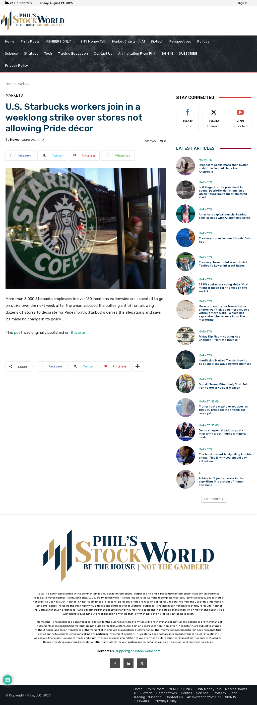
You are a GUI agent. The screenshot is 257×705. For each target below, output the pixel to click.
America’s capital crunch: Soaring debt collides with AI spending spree (224, 216)
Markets (23, 84)
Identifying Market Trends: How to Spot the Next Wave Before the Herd (225, 362)
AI (200, 473)
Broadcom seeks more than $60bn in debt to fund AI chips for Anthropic (223, 168)
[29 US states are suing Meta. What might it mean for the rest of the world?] (185, 285)
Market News (209, 401)
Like (187, 110)
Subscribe (240, 110)
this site (78, 332)
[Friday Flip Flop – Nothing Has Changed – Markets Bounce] (185, 335)
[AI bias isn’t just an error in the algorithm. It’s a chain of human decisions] (185, 479)
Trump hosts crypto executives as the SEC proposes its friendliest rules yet (223, 410)
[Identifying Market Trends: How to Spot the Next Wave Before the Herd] (185, 359)
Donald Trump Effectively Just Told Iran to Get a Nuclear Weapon (223, 386)
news (14, 139)
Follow (214, 110)
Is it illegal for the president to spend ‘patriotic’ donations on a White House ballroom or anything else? (223, 192)
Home (10, 84)
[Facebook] (115, 663)
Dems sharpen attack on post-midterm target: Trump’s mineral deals (222, 434)
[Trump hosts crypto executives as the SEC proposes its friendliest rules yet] (185, 407)
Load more (212, 499)
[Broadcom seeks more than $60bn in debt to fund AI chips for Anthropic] (185, 166)
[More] (137, 366)
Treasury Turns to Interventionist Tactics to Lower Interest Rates (223, 264)
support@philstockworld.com (137, 651)
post (18, 332)
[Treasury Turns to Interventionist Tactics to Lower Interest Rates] (185, 261)
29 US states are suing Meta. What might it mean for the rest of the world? (224, 288)
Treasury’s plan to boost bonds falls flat (225, 240)
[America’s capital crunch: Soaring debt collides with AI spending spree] (185, 213)
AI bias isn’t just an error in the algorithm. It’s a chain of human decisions (221, 482)
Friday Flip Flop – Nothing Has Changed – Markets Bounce (219, 338)
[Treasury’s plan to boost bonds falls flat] (185, 237)
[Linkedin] (128, 663)
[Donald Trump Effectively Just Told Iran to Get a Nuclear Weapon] (185, 383)
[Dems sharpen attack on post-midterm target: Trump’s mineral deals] (185, 431)
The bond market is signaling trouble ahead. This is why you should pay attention (225, 458)
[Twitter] (142, 663)
